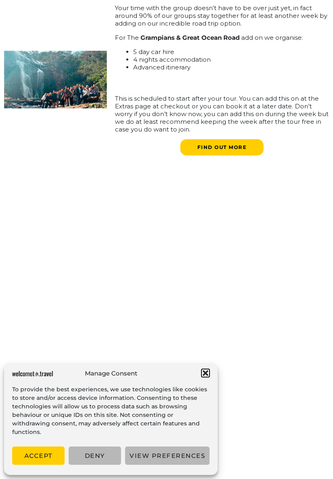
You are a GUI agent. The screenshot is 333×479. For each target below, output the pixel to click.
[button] (205, 373)
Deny (95, 456)
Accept (38, 456)
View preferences (167, 456)
